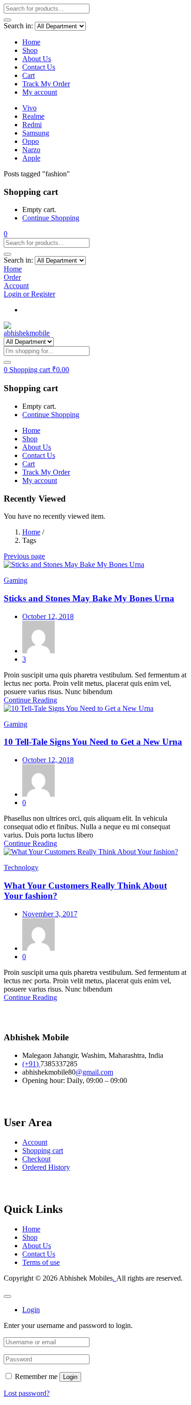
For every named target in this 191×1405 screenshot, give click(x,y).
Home (31, 42)
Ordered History (46, 1167)
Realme (33, 116)
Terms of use (41, 1262)
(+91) (31, 1064)
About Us (36, 59)
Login (70, 1376)
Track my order (44, 310)
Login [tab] (31, 1310)
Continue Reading (30, 700)
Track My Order (46, 84)
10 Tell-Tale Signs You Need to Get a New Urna (93, 742)
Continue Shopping (50, 218)
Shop (30, 50)
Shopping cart (42, 1150)
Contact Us (38, 67)
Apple (31, 158)
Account (34, 1142)
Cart (28, 75)
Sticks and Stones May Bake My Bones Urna (89, 598)
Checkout (36, 1159)
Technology (21, 867)
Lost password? (27, 1393)
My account (39, 92)
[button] (5, 234)
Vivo (29, 108)
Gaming (15, 580)
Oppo (30, 141)
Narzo (31, 150)
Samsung (35, 133)
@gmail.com (94, 1072)
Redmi (32, 125)
